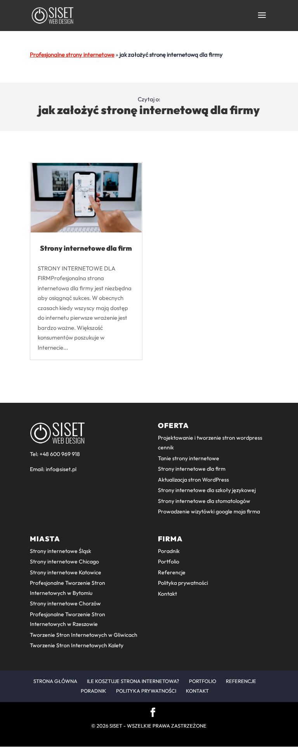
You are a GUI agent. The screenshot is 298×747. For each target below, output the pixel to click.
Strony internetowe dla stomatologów (204, 500)
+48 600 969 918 (60, 454)
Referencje (171, 572)
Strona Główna (55, 681)
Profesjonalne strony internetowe (72, 54)
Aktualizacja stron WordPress (193, 479)
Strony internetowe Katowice (65, 572)
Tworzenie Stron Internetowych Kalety (76, 645)
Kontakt (167, 593)
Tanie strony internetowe (188, 458)
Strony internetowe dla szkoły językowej (207, 490)
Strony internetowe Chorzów (65, 603)
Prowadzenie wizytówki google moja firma (209, 511)
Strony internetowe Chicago (64, 561)
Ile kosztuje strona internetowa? (133, 681)
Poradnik (169, 551)
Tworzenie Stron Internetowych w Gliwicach (83, 634)
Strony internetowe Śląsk (60, 551)
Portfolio (168, 561)
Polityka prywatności (183, 582)
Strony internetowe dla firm (86, 248)
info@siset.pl (61, 469)
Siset (115, 726)
